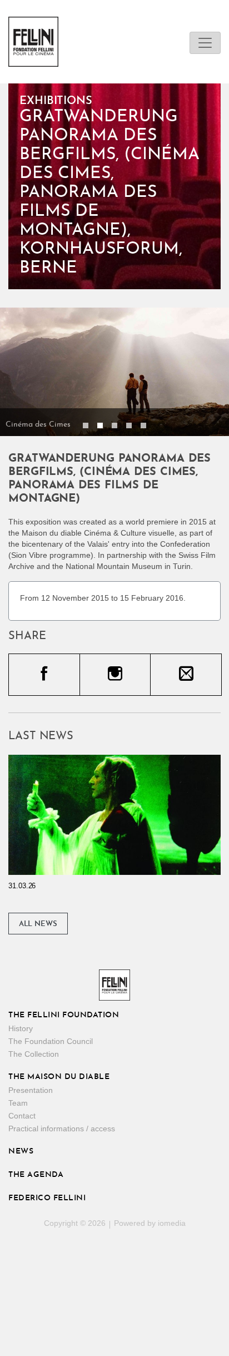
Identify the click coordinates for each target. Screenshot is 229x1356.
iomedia (172, 1223)
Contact (22, 1115)
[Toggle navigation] (205, 43)
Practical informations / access (61, 1128)
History (20, 1028)
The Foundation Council (50, 1041)
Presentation (30, 1090)
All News (38, 924)
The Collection (33, 1054)
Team (18, 1102)
